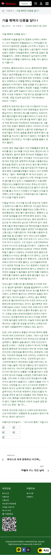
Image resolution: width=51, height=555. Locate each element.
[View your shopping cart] (36, 4)
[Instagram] (28, 550)
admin (8, 26)
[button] (47, 3)
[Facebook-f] (23, 550)
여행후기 (10, 10)
